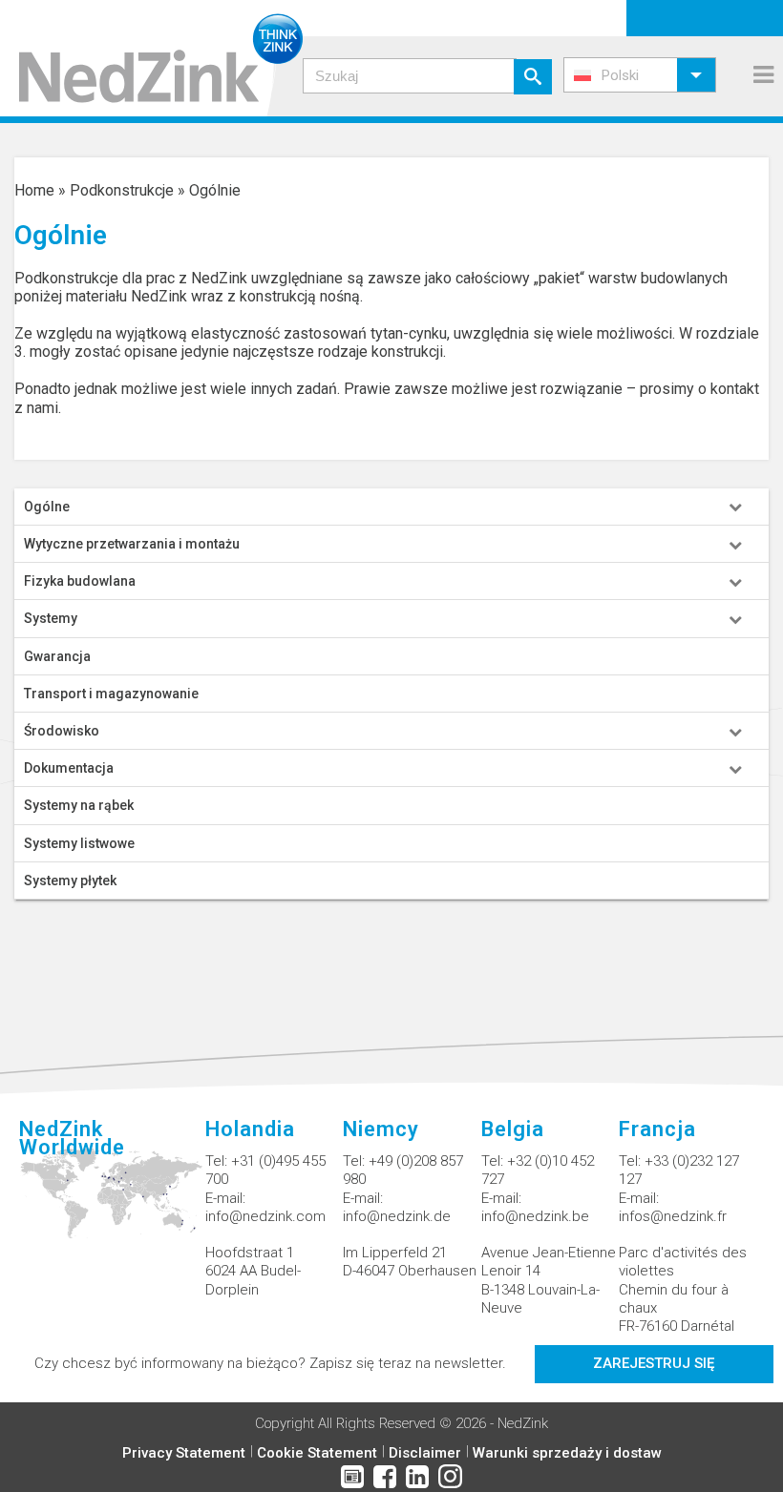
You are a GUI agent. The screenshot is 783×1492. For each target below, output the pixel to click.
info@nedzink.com (265, 1216)
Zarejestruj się (653, 1363)
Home (34, 190)
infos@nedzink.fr (673, 1216)
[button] (639, 75)
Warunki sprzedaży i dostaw (567, 1453)
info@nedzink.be (535, 1216)
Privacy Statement (183, 1453)
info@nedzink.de (397, 1216)
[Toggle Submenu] (735, 506)
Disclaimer (425, 1453)
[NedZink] (151, 58)
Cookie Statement (317, 1453)
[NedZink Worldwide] (112, 1204)
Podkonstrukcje (122, 190)
